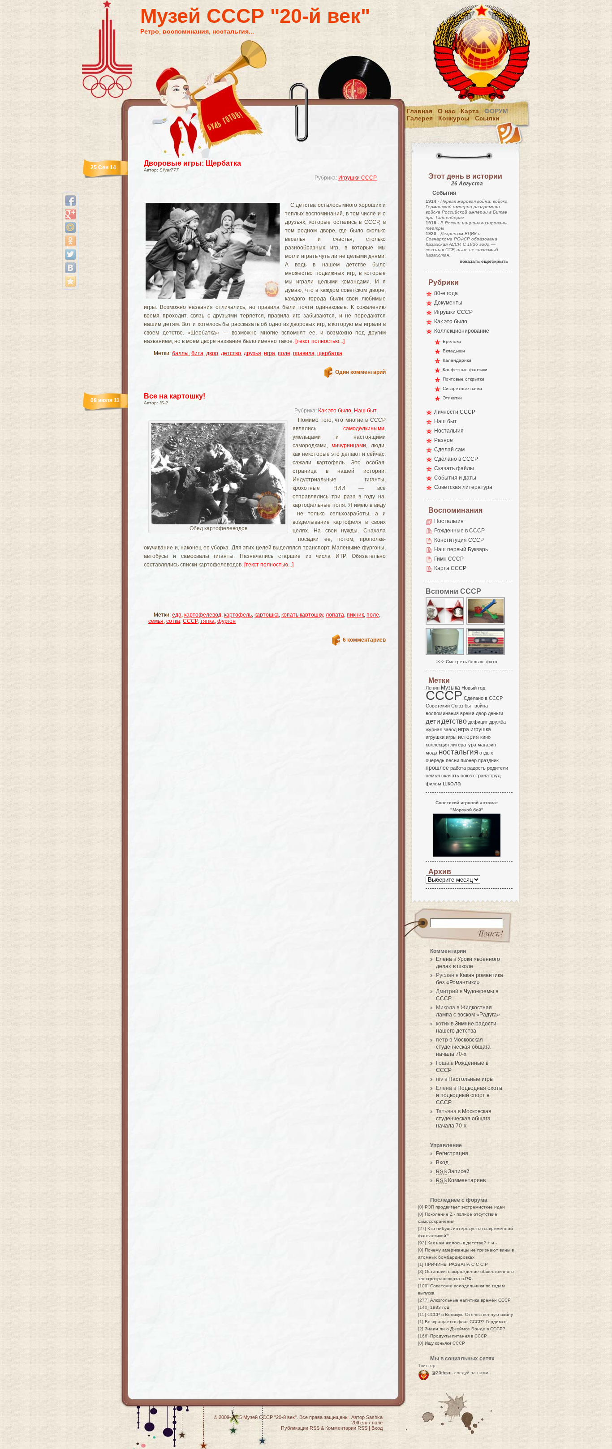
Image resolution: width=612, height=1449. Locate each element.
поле (284, 353)
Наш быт (365, 410)
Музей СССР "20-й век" (255, 15)
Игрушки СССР (357, 178)
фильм (433, 783)
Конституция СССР (459, 540)
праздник (488, 760)
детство (231, 353)
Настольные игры (471, 1079)
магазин (487, 744)
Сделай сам (449, 449)
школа (452, 783)
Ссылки (487, 118)
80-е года (446, 293)
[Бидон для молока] (445, 654)
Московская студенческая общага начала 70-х (463, 1047)
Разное (443, 440)
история (468, 737)
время (467, 713)
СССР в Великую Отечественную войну (470, 1314)
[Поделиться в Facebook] (70, 200)
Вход (442, 1162)
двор (212, 353)
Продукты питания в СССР (458, 1335)
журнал (434, 729)
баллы (180, 353)
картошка (266, 615)
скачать (450, 775)
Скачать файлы (454, 468)
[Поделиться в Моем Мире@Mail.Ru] (70, 227)
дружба (497, 721)
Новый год (473, 687)
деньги (495, 713)
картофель (238, 615)
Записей (453, 1171)
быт (469, 705)
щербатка (329, 353)
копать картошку (302, 615)
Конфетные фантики (465, 369)
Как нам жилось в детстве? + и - (462, 1242)
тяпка (207, 621)
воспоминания (442, 713)
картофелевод (202, 615)
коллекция (437, 744)
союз (466, 775)
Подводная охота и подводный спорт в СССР (469, 1095)
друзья (252, 353)
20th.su (359, 1422)
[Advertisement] (254, 195)
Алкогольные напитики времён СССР (470, 1300)
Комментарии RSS (346, 1428)
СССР (190, 621)
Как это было (334, 410)
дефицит (478, 721)
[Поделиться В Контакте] (70, 267)
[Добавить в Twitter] (70, 254)
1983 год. (440, 1307)
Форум (496, 111)
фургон (226, 621)
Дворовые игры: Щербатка (192, 163)
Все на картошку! (174, 396)
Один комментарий (360, 372)
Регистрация (452, 1153)
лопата (335, 615)
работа (458, 768)
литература (463, 744)
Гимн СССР (449, 559)
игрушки (435, 737)
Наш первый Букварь (461, 549)
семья (156, 621)
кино (485, 737)
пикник (355, 615)
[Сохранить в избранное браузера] (70, 281)
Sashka (374, 1417)
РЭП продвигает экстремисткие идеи (465, 1207)
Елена (444, 959)
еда (176, 615)
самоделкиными (363, 428)
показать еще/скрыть (484, 261)
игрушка (480, 729)
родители (497, 768)
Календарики (457, 360)
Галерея (420, 118)
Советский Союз (444, 705)
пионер (469, 760)
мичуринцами (349, 445)
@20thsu (440, 1372)
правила (304, 353)
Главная (419, 111)
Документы (448, 303)
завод (450, 729)
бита (197, 353)
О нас (446, 111)
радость (476, 768)
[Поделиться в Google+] (70, 214)
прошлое (437, 768)
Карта (470, 111)
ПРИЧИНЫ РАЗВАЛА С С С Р (456, 1264)
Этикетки (452, 397)
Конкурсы (454, 118)
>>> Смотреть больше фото (466, 661)
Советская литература (463, 487)
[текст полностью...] (320, 341)
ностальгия (458, 752)
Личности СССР (454, 412)
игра (269, 353)
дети (433, 721)
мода (431, 752)
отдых (486, 752)
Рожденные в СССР (459, 530)
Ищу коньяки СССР (445, 1343)
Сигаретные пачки (462, 388)
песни (452, 760)
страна (481, 775)
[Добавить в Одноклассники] (70, 241)
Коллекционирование (461, 331)
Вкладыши (454, 350)
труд (495, 775)
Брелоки (452, 341)
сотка (173, 621)
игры (451, 737)
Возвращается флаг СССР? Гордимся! (466, 1321)
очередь (435, 760)
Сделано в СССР (456, 459)
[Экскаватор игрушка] (486, 624)
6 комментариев (364, 640)
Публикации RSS (300, 1428)
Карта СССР (450, 568)
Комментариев (461, 1180)
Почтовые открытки (463, 379)
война (481, 705)
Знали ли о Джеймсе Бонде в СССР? (465, 1328)
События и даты (455, 478)
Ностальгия (449, 431)
